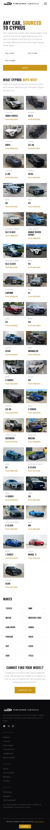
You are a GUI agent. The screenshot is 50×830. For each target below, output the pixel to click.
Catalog (6, 737)
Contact (6, 781)
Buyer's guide (9, 757)
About (5, 769)
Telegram (7, 796)
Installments (8, 753)
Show (25, 68)
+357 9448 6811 (9, 800)
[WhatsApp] (4, 726)
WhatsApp (7, 792)
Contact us (25, 690)
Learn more (39, 821)
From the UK (8, 749)
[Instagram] (13, 726)
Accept (25, 826)
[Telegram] (8, 726)
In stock (6, 741)
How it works (8, 773)
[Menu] (45, 4)
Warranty (6, 777)
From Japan (8, 745)
